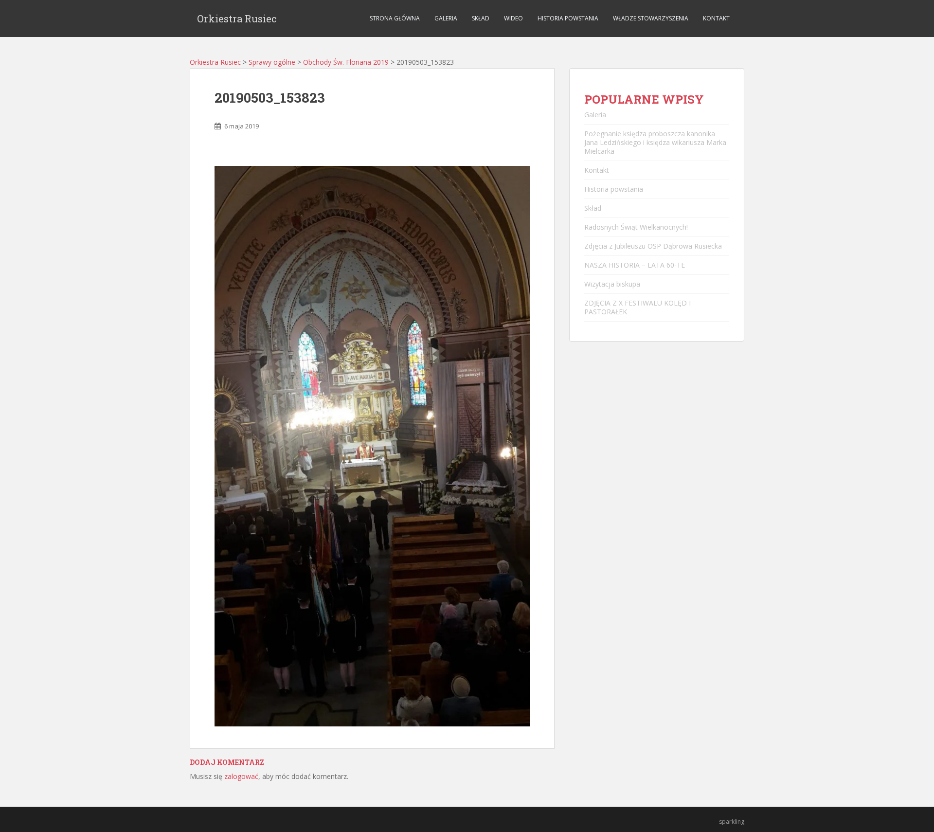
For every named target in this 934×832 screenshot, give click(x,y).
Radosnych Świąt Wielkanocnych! (636, 227)
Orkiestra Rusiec (237, 18)
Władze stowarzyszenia (650, 18)
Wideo (513, 18)
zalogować (241, 776)
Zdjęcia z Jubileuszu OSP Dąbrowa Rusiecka (653, 246)
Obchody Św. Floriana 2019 (346, 62)
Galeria (445, 18)
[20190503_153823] (372, 445)
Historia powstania (568, 18)
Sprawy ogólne (272, 62)
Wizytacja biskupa (612, 284)
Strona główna (395, 18)
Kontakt (716, 18)
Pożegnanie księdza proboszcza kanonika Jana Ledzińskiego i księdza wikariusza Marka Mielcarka (655, 142)
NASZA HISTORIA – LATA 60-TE (634, 265)
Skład (480, 18)
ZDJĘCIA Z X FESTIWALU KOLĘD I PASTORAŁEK (637, 307)
